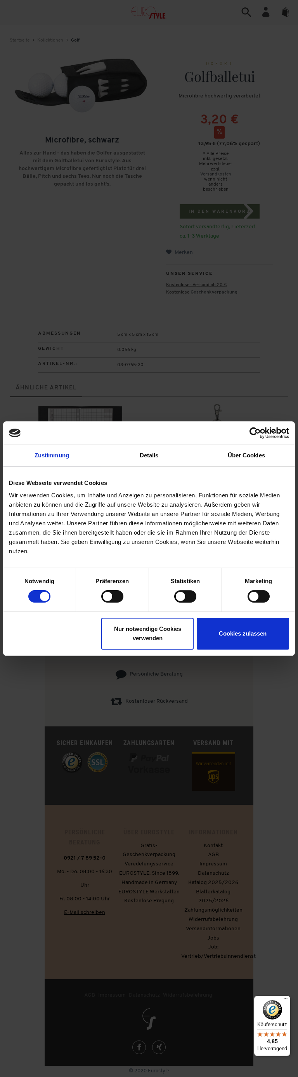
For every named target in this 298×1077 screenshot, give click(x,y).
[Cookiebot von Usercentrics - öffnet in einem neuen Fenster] (255, 433)
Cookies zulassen (243, 633)
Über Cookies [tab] (246, 455)
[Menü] (285, 1000)
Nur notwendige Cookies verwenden (147, 633)
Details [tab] (149, 455)
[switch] (112, 596)
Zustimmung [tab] (52, 455)
